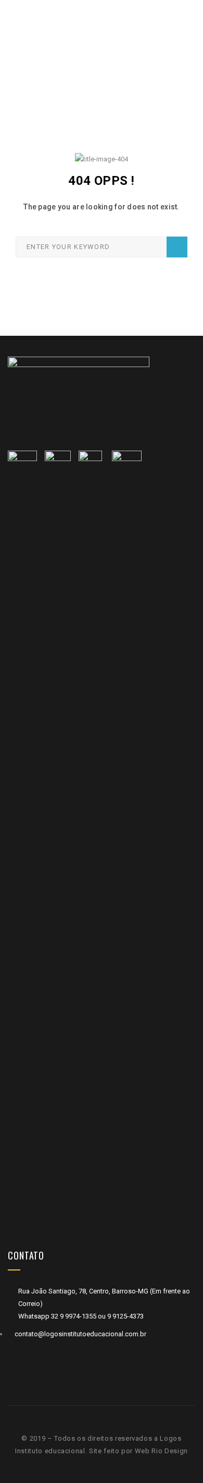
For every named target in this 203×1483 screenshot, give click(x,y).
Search (177, 247)
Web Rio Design (161, 1451)
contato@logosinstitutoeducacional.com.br (80, 1334)
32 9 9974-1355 (74, 1316)
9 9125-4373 (125, 1316)
